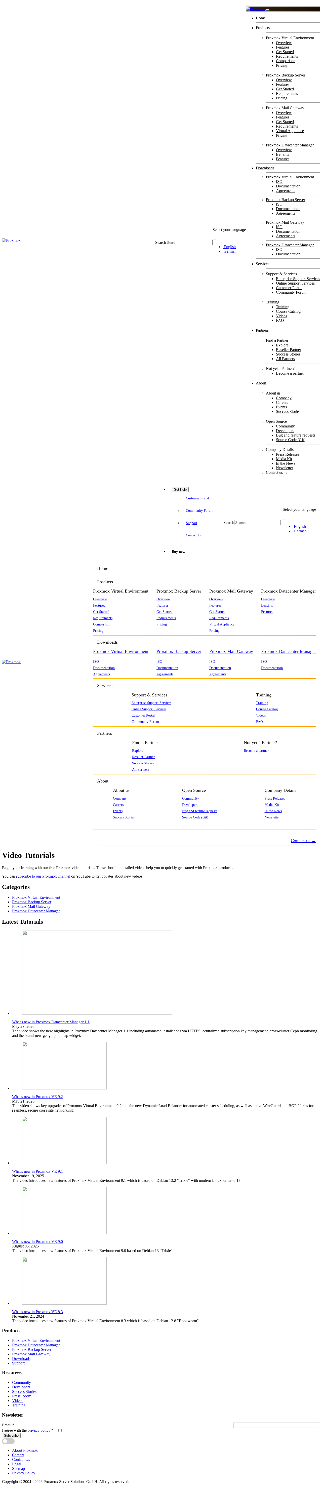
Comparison (285, 61)
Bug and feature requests (295, 435)
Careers (282, 402)
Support (191, 523)
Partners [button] (104, 733)
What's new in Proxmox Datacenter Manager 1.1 (51, 1022)
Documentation (288, 186)
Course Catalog (288, 311)
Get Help (180, 489)
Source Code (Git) (290, 440)
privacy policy (39, 1430)
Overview (284, 43)
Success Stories (288, 354)
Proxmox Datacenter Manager (290, 245)
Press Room (21, 1396)
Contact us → (277, 472)
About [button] (102, 781)
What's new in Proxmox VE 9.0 (37, 1241)
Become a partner (290, 373)
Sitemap (18, 1468)
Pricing (281, 65)
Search (160, 242)
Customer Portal (289, 288)
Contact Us (194, 535)
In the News (285, 463)
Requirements (287, 56)
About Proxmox (25, 1450)
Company (284, 398)
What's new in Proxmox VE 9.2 (37, 1096)
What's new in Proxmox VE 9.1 (37, 1171)
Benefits (282, 154)
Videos (281, 316)
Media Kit (284, 459)
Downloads (265, 168)
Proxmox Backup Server (285, 200)
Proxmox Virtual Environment (290, 177)
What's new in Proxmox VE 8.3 (37, 1312)
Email (8, 1425)
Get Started (285, 52)
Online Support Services (295, 283)
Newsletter (284, 468)
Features (282, 47)
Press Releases (287, 454)
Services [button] (104, 685)
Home (261, 18)
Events (281, 407)
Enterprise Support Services (298, 279)
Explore (282, 345)
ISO (279, 181)
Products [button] (105, 581)
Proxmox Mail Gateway (285, 222)
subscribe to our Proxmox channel (43, 876)
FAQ (280, 320)
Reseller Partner (288, 349)
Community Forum (291, 292)
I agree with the (27, 1430)
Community (285, 426)
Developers (285, 430)
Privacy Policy (23, 1473)
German (229, 251)
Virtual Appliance (290, 131)
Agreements (285, 190)
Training (282, 307)
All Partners (285, 359)
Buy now (178, 552)
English (229, 247)
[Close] (267, 10)
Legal (16, 1464)
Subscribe (11, 1435)
